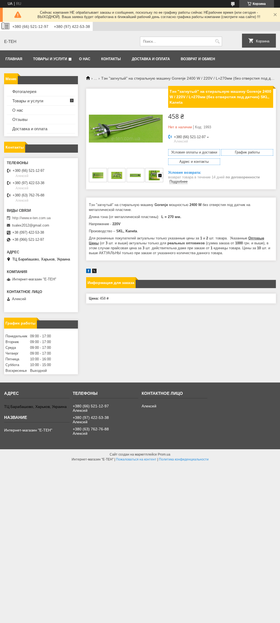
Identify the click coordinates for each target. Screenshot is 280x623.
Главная (13, 59)
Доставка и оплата (151, 59)
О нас (84, 59)
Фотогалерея (24, 91)
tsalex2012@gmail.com (30, 225)
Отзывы (20, 119)
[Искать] (217, 41)
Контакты (111, 59)
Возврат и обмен (198, 59)
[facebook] (88, 272)
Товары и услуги (50, 59)
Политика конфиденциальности (184, 459)
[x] (94, 272)
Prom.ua (164, 454)
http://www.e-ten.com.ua (31, 218)
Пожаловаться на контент (136, 459)
